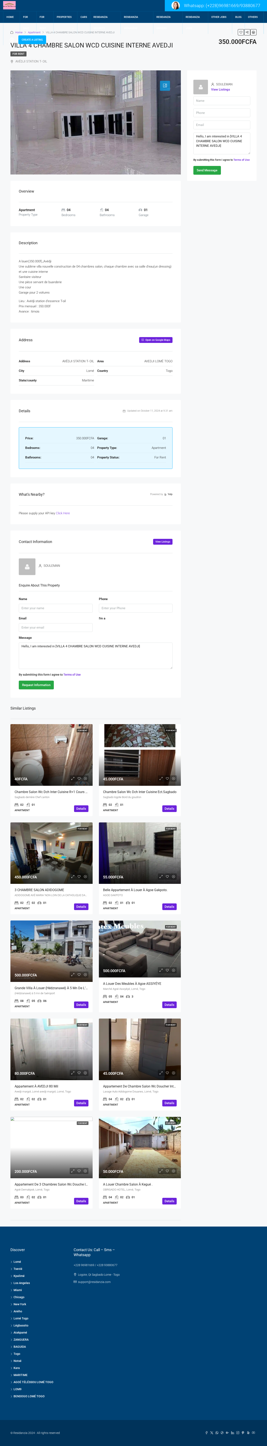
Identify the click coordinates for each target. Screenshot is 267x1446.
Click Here (63, 513)
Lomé (17, 1261)
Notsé (17, 1361)
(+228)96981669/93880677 (233, 5)
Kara (17, 1368)
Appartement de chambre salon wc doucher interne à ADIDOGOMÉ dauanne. (160, 1086)
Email (22, 618)
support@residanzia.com (94, 1282)
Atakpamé (20, 1332)
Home (10, 17)
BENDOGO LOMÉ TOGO (29, 1396)
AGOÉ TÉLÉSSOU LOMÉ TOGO (33, 1382)
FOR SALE (26, 23)
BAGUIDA (20, 1346)
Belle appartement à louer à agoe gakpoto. (135, 890)
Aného (18, 1311)
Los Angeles (22, 1283)
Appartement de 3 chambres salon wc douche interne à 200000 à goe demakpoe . (76, 1184)
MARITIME (21, 1375)
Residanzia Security (100, 23)
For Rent (18, 53)
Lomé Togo (21, 1318)
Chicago (19, 1297)
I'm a (102, 618)
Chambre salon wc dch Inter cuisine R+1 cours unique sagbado (62, 792)
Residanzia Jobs (193, 23)
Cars (84, 17)
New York (20, 1304)
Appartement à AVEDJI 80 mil (36, 1086)
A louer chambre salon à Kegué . (127, 1184)
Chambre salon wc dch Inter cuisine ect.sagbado (139, 792)
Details (81, 809)
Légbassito (21, 1325)
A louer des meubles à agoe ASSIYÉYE (132, 984)
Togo (17, 1353)
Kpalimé (19, 1276)
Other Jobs (218, 17)
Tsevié (18, 1268)
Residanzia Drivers (163, 23)
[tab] (165, 86)
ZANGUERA (21, 1339)
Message (25, 638)
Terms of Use (72, 674)
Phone (103, 599)
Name (23, 599)
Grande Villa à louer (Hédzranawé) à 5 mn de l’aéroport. (57, 988)
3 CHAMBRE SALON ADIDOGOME (39, 890)
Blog (238, 17)
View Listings (162, 541)
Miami (18, 1290)
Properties (64, 17)
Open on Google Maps (157, 340)
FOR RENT (43, 23)
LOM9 (17, 1389)
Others (253, 17)
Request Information (36, 685)
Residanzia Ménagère (131, 23)
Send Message (207, 170)
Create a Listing (32, 39)
